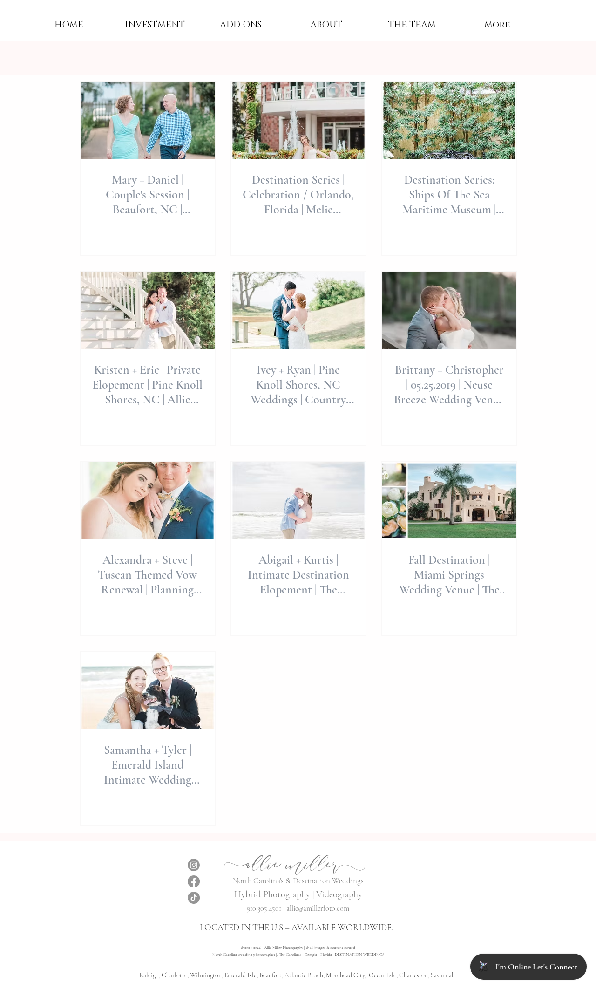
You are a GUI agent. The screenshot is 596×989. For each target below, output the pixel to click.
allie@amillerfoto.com (317, 908)
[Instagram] (194, 865)
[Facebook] (194, 881)
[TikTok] (194, 898)
